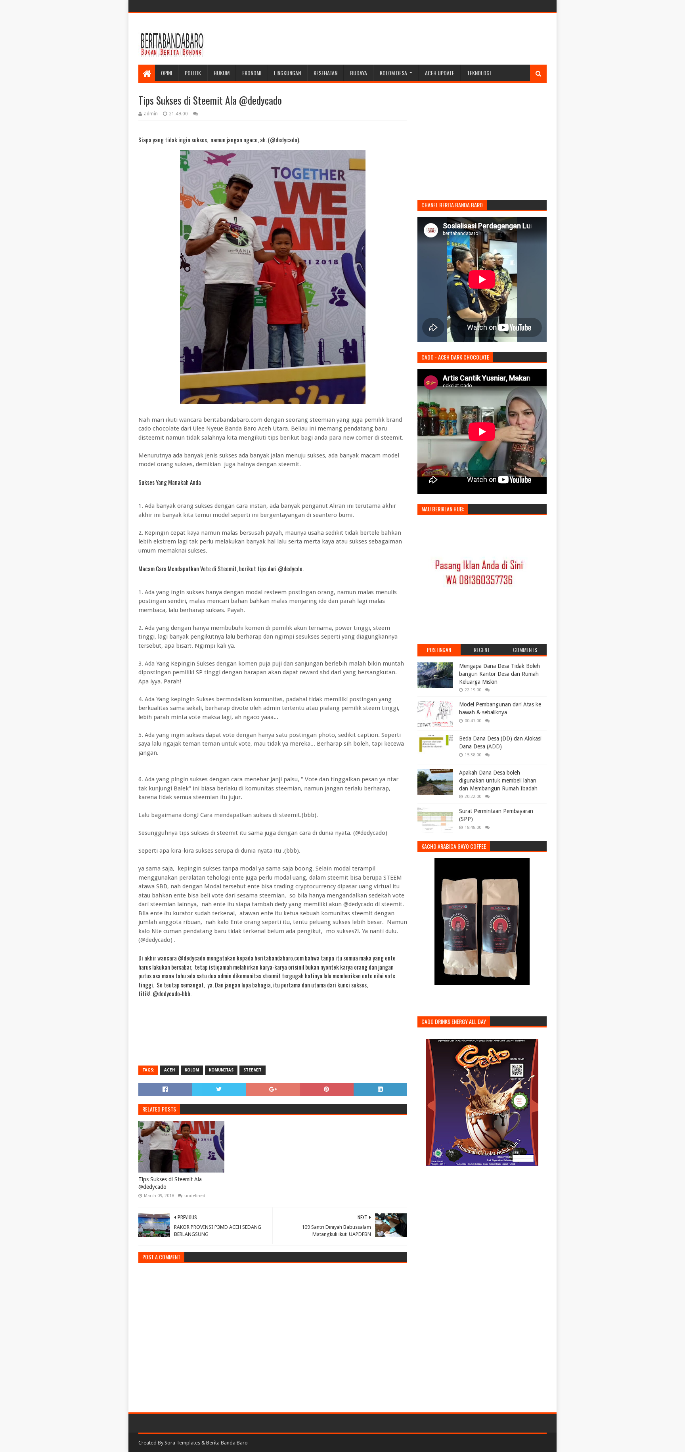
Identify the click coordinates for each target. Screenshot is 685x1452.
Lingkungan (287, 73)
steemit (252, 1070)
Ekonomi (251, 73)
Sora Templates (182, 1443)
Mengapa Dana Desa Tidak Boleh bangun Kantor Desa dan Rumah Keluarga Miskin (499, 674)
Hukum (222, 73)
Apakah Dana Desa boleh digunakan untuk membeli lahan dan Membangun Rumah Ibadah (498, 780)
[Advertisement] (402, 39)
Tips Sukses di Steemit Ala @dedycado (170, 1183)
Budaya (358, 73)
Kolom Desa (393, 73)
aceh (169, 1070)
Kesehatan (325, 73)
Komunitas (221, 1070)
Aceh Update (439, 73)
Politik (193, 73)
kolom (192, 1070)
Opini (166, 73)
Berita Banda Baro (227, 1443)
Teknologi (479, 73)
